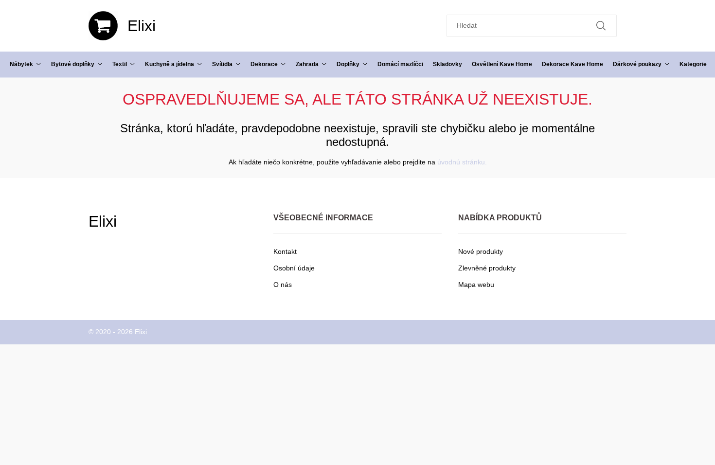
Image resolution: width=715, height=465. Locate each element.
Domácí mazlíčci (400, 64)
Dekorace (264, 64)
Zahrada (307, 64)
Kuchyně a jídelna (169, 64)
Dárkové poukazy (637, 64)
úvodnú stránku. (462, 162)
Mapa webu (476, 284)
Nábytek (21, 64)
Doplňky (348, 64)
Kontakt (285, 251)
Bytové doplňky (72, 64)
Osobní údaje (294, 268)
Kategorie (693, 64)
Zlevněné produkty (487, 268)
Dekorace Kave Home (572, 64)
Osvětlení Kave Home (502, 64)
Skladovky (447, 64)
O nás (282, 284)
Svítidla (222, 64)
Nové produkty (480, 251)
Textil (119, 64)
